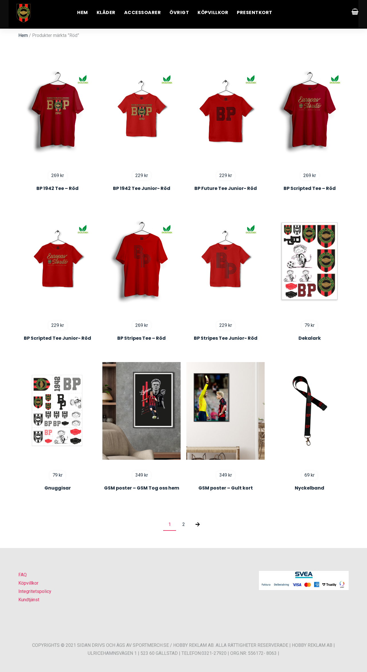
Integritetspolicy (34, 591)
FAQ (22, 574)
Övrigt (179, 12)
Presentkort (254, 12)
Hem (82, 12)
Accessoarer (142, 12)
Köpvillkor (213, 12)
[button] (11, 660)
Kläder (106, 12)
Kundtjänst (28, 599)
